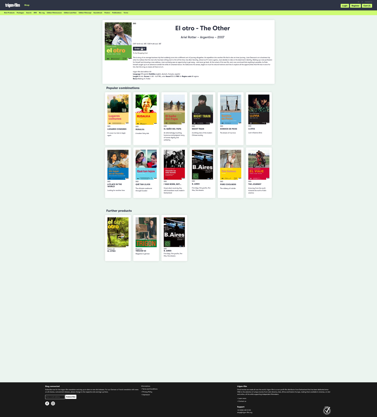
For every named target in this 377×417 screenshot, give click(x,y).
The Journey (254, 184)
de (358, 2)
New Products (9, 13)
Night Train (198, 129)
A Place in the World (114, 185)
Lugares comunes (116, 129)
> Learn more (241, 398)
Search (29, 13)
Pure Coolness (228, 184)
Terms (126, 13)
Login (344, 6)
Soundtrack (97, 13)
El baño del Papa (172, 129)
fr (362, 2)
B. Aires (196, 184)
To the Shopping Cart (140, 53)
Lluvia (251, 129)
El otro (111, 251)
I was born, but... (172, 184)
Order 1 (140, 49)
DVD (35, 13)
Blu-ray (42, 13)
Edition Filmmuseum (54, 13)
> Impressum (145, 395)
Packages (20, 13)
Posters (107, 13)
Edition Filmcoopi (85, 13)
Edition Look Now (70, 13)
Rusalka (140, 129)
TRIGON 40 (141, 251)
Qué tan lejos (143, 184)
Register (355, 6)
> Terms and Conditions (149, 389)
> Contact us (241, 401)
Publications (116, 13)
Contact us (368, 2)
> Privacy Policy (146, 392)
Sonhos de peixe (228, 129)
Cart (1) (367, 6)
